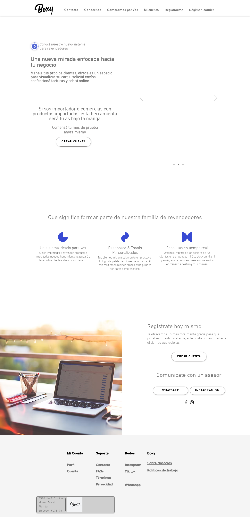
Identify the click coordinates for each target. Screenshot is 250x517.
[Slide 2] (178, 164)
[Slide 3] (183, 164)
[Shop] (34, 46)
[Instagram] (191, 402)
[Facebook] (186, 402)
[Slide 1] (174, 164)
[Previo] (141, 98)
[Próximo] (215, 98)
